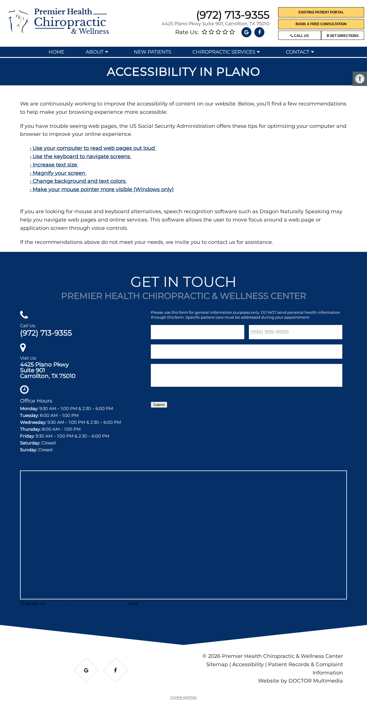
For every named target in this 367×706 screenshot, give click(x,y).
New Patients (152, 52)
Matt (145, 603)
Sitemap (217, 664)
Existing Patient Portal (321, 12)
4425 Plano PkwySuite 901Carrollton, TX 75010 (47, 370)
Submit (159, 405)
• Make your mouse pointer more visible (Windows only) (102, 189)
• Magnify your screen (58, 173)
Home (56, 52)
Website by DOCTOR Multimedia (300, 681)
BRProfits (59, 603)
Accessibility (248, 664)
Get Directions (344, 36)
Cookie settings (183, 697)
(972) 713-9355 (233, 14)
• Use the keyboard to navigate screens (81, 156)
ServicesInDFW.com (99, 603)
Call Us (301, 36)
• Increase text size (54, 165)
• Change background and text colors (78, 181)
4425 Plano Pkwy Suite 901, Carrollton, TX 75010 (216, 23)
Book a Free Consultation (321, 24)
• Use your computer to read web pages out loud (93, 148)
